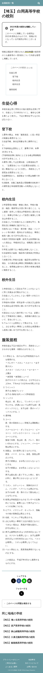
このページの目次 (18, 68)
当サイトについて (31, 663)
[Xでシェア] (13, 580)
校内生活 (16, 80)
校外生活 (16, 84)
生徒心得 (13, 73)
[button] (29, 580)
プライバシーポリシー (11, 660)
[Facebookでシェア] (18, 580)
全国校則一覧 (8, 3)
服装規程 (13, 89)
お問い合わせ (32, 667)
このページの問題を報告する (18, 603)
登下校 (15, 77)
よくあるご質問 (11, 667)
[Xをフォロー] (21, 593)
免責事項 (31, 660)
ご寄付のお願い (11, 663)
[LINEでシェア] (24, 580)
